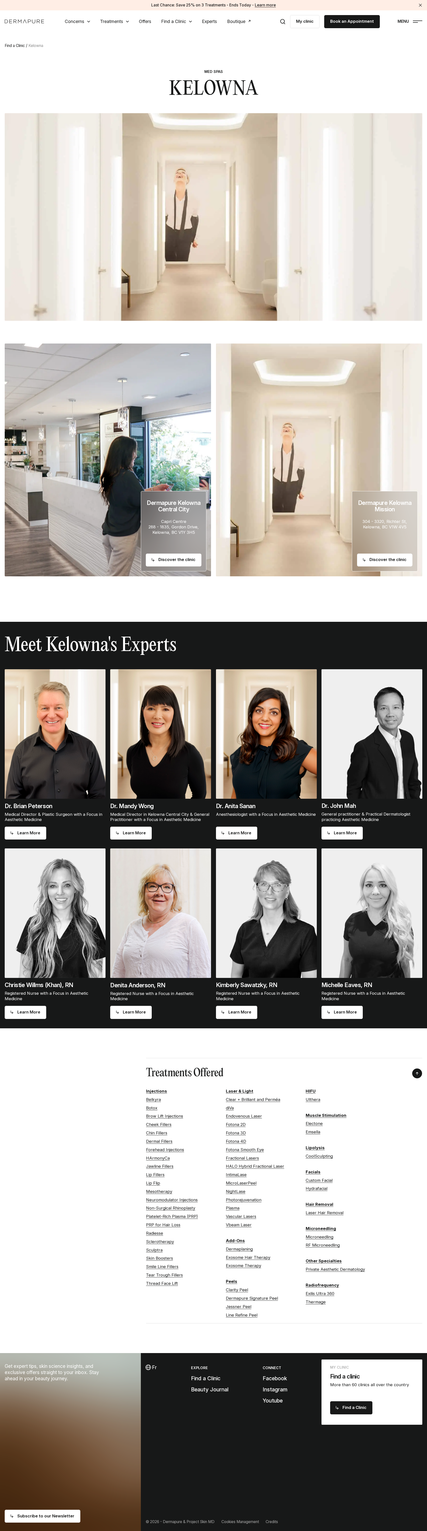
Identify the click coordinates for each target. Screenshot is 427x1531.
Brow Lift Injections (164, 1116)
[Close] (420, 5)
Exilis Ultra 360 (320, 1293)
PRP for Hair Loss (163, 1224)
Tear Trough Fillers (164, 1274)
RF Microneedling (323, 1245)
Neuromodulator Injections (172, 1199)
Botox (151, 1107)
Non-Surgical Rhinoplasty (170, 1208)
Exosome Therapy (243, 1265)
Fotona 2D (236, 1124)
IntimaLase (236, 1174)
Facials (313, 1171)
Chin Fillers (156, 1132)
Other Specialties (324, 1260)
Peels (231, 1281)
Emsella (313, 1131)
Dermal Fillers (159, 1141)
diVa (230, 1107)
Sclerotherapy (160, 1241)
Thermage (316, 1301)
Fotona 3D (236, 1132)
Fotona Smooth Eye (245, 1149)
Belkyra (153, 1099)
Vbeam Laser (239, 1224)
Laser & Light (239, 1091)
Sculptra (154, 1250)
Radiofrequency (322, 1285)
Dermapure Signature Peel (252, 1298)
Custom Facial (319, 1180)
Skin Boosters (159, 1258)
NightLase (235, 1191)
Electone (314, 1123)
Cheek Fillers (158, 1124)
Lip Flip (153, 1183)
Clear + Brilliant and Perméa (253, 1099)
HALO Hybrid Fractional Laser (255, 1166)
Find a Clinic (173, 21)
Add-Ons (235, 1240)
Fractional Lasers (242, 1158)
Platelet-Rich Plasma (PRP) (172, 1216)
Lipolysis (315, 1147)
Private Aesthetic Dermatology (335, 1269)
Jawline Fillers (159, 1166)
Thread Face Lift (162, 1283)
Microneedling (321, 1228)
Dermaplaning (239, 1249)
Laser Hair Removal (324, 1212)
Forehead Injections (165, 1149)
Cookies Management (240, 1521)
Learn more (265, 5)
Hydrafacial (316, 1188)
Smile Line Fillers (162, 1266)
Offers (145, 21)
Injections (156, 1091)
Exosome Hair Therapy (248, 1257)
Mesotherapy (159, 1191)
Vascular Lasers (241, 1216)
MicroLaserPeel (241, 1183)
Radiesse (154, 1233)
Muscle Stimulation (326, 1115)
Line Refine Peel (241, 1315)
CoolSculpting (319, 1156)
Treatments (111, 21)
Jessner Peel (238, 1306)
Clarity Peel (237, 1289)
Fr (154, 1367)
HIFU (311, 1091)
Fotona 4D (236, 1141)
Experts (209, 21)
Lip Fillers (155, 1174)
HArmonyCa (158, 1158)
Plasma (232, 1208)
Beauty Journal (210, 1389)
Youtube (273, 1400)
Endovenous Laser (244, 1116)
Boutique (236, 21)
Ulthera (313, 1099)
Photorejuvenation (243, 1199)
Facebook (275, 1378)
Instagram (275, 1389)
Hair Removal (319, 1204)
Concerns (74, 21)
